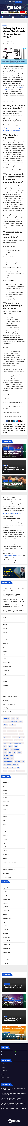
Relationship (6, 689)
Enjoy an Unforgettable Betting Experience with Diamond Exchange (13, 485)
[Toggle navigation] (13, 17)
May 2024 (5, 929)
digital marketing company (18, 737)
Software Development (9, 449)
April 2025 (5, 906)
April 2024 (5, 933)
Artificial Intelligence (8, 727)
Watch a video (6, 513)
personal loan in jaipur (8, 758)
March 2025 (6, 910)
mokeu (11, 755)
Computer (5, 639)
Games (10, 746)
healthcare (6, 749)
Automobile (6, 617)
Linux (4, 677)
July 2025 (5, 903)
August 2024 (6, 922)
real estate (17, 761)
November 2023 (7, 948)
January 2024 (6, 941)
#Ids (18, 718)
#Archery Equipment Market (10, 44)
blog (4, 730)
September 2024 (7, 918)
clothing (5, 734)
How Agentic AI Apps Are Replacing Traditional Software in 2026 (13, 453)
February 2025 (6, 914)
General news (6, 662)
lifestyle (19, 752)
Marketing (6, 755)
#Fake (13, 718)
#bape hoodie (6, 718)
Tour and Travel (7, 711)
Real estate (6, 685)
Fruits (4, 655)
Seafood (5, 692)
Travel (13, 767)
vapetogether (11, 770)
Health (16, 746)
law (10, 752)
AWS (4, 621)
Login (2, 1063)
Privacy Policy (5, 1077)
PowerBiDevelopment (8, 761)
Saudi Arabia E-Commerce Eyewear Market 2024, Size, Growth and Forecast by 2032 (8, 428)
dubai (5, 740)
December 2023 (7, 944)
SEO (23, 761)
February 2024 (6, 937)
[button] (23, 17)
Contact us (4, 1070)
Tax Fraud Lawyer (7, 764)
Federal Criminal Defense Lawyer (16, 743)
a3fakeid (5, 724)
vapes (5, 770)
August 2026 (6, 888)
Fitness (5, 746)
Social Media (6, 700)
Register (3, 1067)
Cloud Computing (7, 636)
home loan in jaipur (15, 749)
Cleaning (5, 632)
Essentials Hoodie (18, 740)
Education (5, 643)
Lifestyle (5, 674)
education (10, 740)
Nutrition (5, 681)
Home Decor (6, 670)
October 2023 (6, 952)
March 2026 (6, 895)
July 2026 (5, 891)
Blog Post (3, 1074)
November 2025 (7, 899)
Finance (5, 651)
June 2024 (5, 925)
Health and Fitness (7, 666)
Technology (17, 449)
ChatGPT (5, 628)
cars (15, 730)
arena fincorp (13, 724)
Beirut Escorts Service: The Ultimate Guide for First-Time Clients (13, 987)
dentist (21, 734)
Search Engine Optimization (10, 696)
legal (14, 752)
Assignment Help (17, 727)
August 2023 (6, 959)
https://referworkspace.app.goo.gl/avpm (12, 555)
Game (4, 658)
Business (5, 25)
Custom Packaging (13, 734)
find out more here (16, 513)
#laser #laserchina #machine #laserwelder (13, 721)
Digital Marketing (7, 737)
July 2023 (5, 963)
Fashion (5, 647)
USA (18, 767)
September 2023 (7, 956)
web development (20, 770)
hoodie (5, 752)
